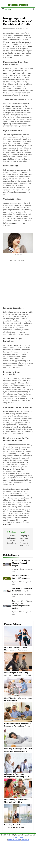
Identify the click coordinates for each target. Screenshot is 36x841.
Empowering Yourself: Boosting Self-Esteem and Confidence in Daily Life (17, 675)
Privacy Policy (18, 837)
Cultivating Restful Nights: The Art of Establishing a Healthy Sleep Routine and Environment (18, 751)
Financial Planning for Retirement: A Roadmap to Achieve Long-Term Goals (17, 726)
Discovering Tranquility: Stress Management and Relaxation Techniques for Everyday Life (15, 649)
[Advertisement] (18, 280)
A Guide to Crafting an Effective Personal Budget (21, 563)
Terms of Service (14, 840)
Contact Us (25, 840)
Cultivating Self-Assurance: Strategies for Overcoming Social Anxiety (16, 776)
